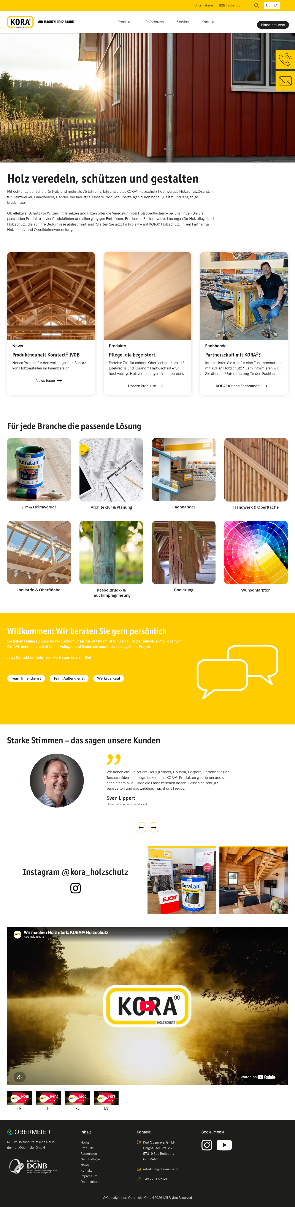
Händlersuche (273, 24)
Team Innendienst (26, 678)
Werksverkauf (108, 678)
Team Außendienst (69, 678)
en (276, 5)
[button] (124, 20)
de (268, 5)
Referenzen (154, 21)
